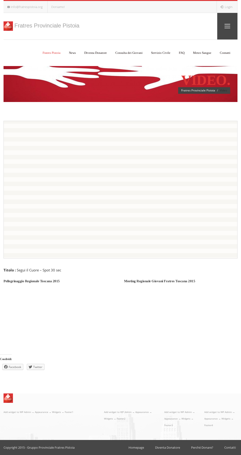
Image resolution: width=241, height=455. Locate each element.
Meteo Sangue (202, 53)
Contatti (225, 53)
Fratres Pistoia (51, 53)
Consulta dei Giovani (129, 53)
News (72, 53)
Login (228, 7)
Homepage (136, 447)
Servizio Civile (160, 53)
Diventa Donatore (95, 53)
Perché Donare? (202, 447)
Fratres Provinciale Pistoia (46, 25)
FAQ (182, 53)
